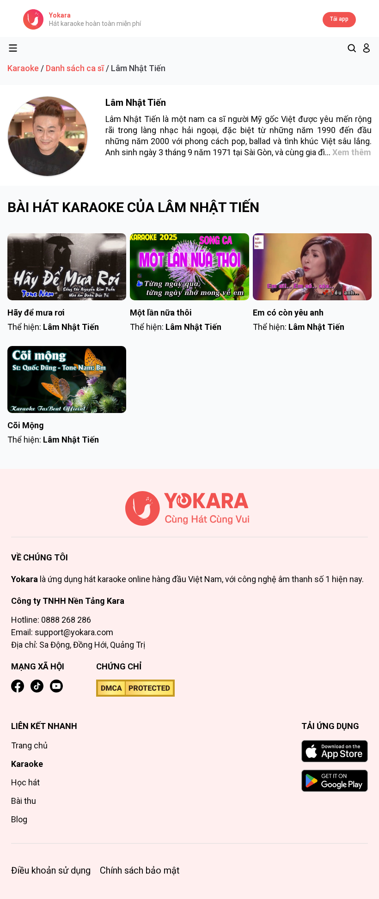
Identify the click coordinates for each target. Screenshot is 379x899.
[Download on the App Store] (334, 751)
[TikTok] (37, 686)
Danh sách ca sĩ (75, 68)
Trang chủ (29, 745)
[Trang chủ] (189, 514)
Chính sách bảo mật (140, 870)
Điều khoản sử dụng (51, 870)
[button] (366, 48)
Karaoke (23, 68)
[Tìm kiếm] (352, 48)
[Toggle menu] (13, 48)
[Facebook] (17, 686)
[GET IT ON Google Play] (334, 781)
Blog (19, 819)
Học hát (25, 782)
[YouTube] (56, 686)
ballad (259, 141)
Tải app (339, 19)
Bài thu (23, 801)
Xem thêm (351, 152)
